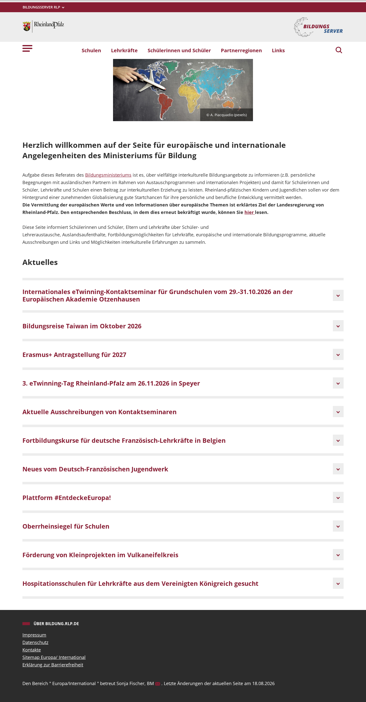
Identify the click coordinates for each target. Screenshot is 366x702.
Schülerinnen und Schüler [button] (179, 50)
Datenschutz (35, 642)
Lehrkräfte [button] (124, 50)
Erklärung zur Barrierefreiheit (52, 665)
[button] (27, 48)
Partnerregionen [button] (241, 50)
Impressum (34, 635)
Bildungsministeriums (108, 175)
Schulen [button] (91, 50)
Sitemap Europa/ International (54, 657)
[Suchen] (339, 50)
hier (249, 212)
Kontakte (31, 650)
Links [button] (278, 50)
